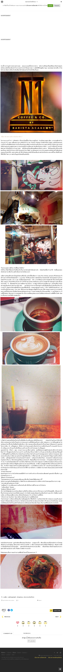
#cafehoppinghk (12, 597)
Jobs (13, 654)
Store (11, 1)
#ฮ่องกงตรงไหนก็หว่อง (28, 597)
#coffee (5, 597)
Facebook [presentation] (27, 634)
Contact (8, 654)
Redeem (24, 652)
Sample (19, 652)
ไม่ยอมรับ (56, 5)
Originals (9, 652)
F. (37, 1)
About (3, 654)
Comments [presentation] (7, 633)
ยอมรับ (50, 5)
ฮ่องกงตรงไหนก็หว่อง (30, 1)
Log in (32, 641)
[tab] (8, 633)
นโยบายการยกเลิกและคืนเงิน (55, 657)
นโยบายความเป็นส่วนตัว (32, 5)
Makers (6, 1)
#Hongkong (20, 597)
